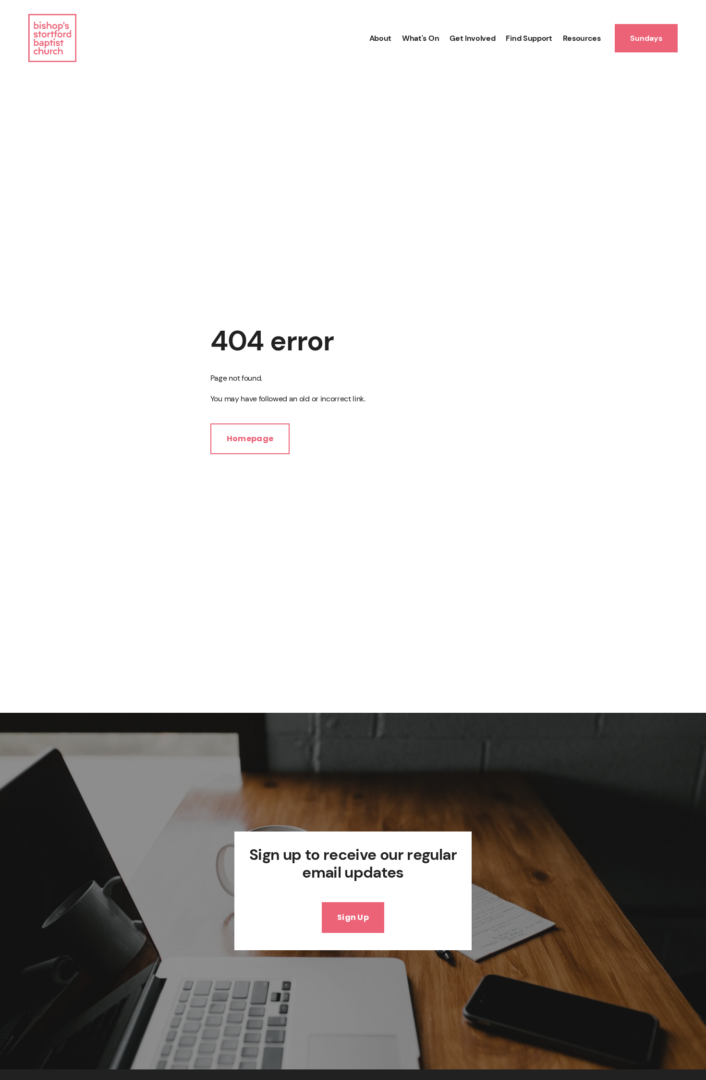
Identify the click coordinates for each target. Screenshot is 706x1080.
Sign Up (353, 917)
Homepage (250, 438)
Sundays (646, 38)
